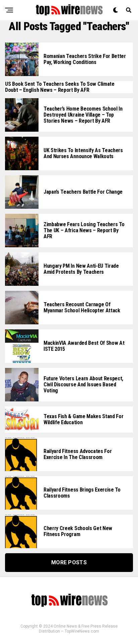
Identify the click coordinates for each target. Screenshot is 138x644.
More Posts (69, 562)
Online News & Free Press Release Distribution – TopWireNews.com (78, 629)
